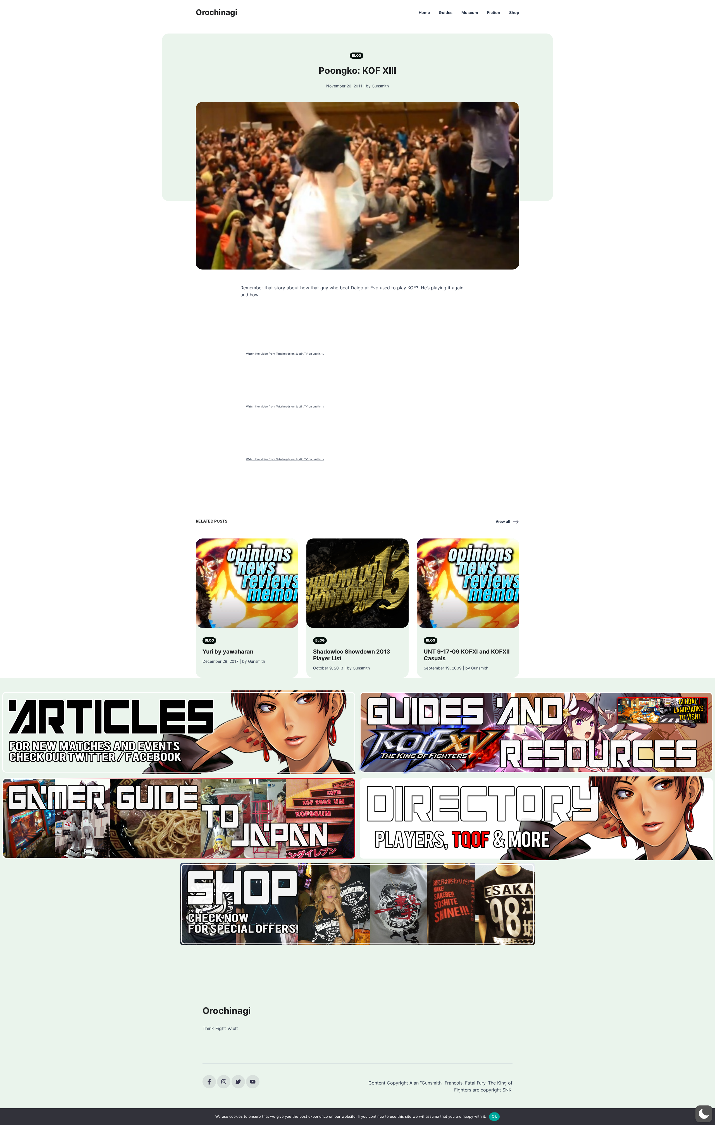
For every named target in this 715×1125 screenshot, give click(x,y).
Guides (445, 12)
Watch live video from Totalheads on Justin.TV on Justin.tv (285, 353)
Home (424, 12)
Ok (494, 1116)
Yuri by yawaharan (227, 651)
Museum (469, 12)
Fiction (493, 12)
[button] (703, 1113)
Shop (514, 12)
